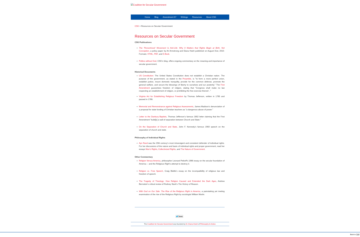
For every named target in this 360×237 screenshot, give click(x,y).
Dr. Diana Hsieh (192, 224)
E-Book (166, 54)
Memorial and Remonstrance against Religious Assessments (166, 106)
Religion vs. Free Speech (151, 171)
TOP (357, 234)
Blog (156, 17)
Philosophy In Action (208, 224)
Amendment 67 (169, 17)
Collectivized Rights (167, 149)
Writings (184, 17)
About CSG (211, 17)
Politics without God (147, 61)
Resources (197, 17)
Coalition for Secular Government (160, 224)
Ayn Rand (143, 143)
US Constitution (146, 75)
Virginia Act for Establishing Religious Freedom (161, 96)
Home (147, 17)
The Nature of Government (193, 149)
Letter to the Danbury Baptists (152, 116)
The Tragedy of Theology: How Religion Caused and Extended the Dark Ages (177, 181)
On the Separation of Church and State (158, 127)
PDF (156, 54)
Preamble (187, 79)
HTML (150, 54)
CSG (137, 26)
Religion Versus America (149, 161)
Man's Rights (151, 149)
